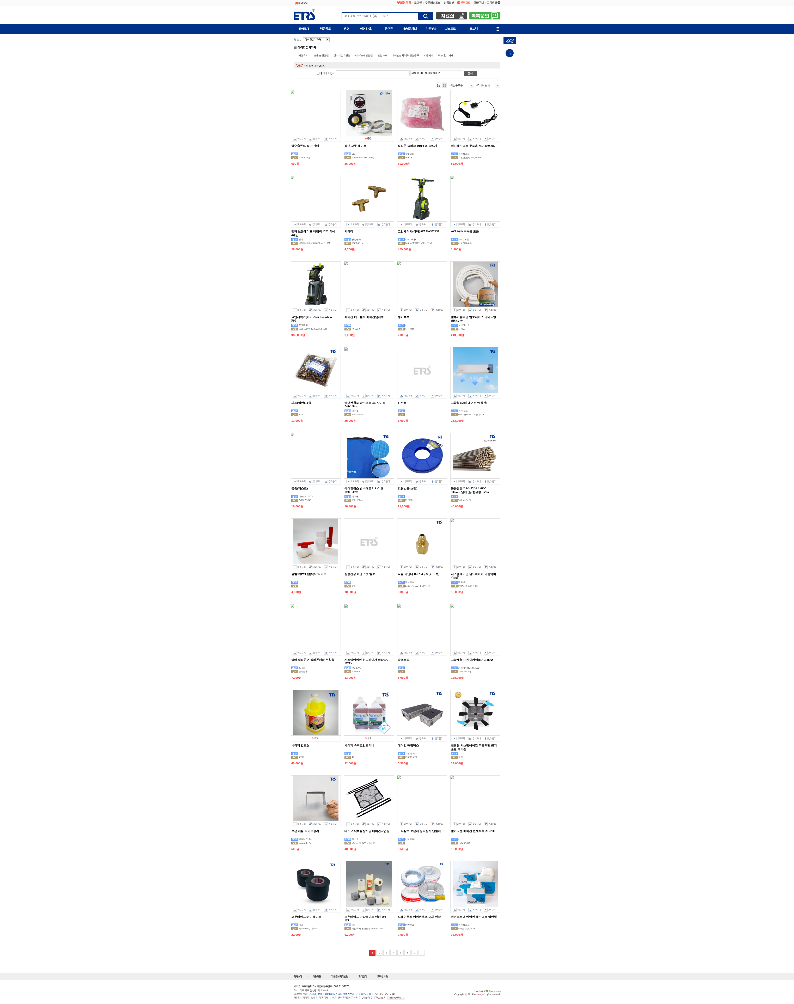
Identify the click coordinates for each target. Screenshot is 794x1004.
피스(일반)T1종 (301, 402)
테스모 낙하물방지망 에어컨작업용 (367, 831)
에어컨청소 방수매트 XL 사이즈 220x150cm (364, 404)
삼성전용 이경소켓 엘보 (359, 574)
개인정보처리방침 (339, 976)
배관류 (302, 55)
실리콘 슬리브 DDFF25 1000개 (417, 145)
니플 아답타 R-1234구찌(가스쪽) (418, 574)
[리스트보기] (438, 85)
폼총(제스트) (299, 488)
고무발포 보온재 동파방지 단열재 (419, 831)
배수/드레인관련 (364, 55)
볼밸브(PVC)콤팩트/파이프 (308, 574)
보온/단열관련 (321, 55)
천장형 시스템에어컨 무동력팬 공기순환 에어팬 (474, 747)
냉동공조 (325, 28)
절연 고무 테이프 (355, 145)
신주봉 (402, 402)
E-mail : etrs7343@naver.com (487, 991)
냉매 (346, 28)
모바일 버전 (382, 976)
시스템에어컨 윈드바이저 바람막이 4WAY (473, 576)
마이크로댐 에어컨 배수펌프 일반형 (474, 916)
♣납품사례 (410, 28)
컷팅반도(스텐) (407, 488)
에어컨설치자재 (369, 28)
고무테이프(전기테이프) (306, 916)
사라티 (348, 231)
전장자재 (382, 55)
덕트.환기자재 (445, 55)
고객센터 (362, 976)
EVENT (304, 28)
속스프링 (403, 659)
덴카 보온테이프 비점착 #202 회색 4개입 (313, 233)
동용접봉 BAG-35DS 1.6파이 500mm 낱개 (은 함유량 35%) (470, 490)
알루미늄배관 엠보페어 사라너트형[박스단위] (473, 319)
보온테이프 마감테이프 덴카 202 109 (365, 918)
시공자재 (429, 55)
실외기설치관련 (342, 55)
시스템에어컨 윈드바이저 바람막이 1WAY (367, 661)
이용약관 (316, 976)
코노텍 (474, 28)
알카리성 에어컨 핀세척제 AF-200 (473, 831)
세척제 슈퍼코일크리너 (359, 745)
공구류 (389, 28)
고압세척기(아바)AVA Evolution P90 (311, 319)
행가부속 (403, 317)
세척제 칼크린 (300, 745)
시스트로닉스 (453, 28)
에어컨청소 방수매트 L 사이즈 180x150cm (363, 490)
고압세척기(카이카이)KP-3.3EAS (472, 659)
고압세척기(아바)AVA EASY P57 (418, 231)
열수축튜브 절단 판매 (305, 145)
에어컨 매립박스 (408, 745)
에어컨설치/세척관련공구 (405, 55)
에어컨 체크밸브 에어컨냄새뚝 (364, 317)
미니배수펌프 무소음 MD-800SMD (473, 145)
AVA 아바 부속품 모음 (465, 231)
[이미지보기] (444, 85)
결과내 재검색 (327, 73)
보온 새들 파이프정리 (305, 831)
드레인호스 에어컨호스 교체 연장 (419, 916)
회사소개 (298, 976)
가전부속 (431, 28)
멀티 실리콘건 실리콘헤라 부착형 (312, 659)
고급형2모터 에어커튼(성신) (469, 402)
